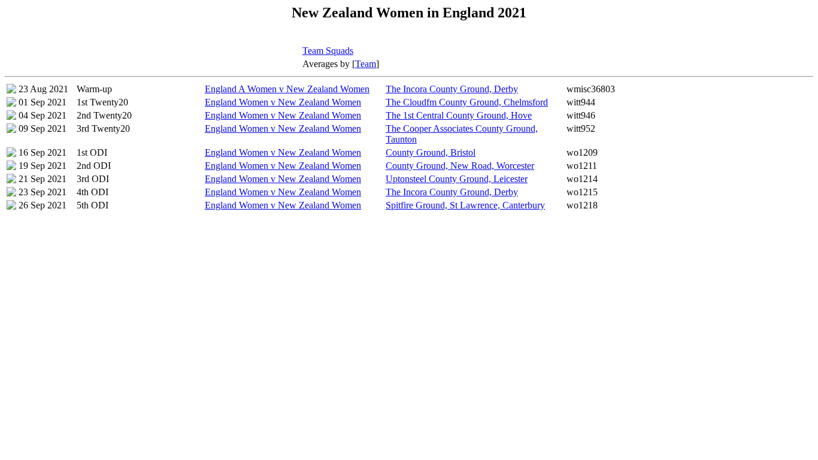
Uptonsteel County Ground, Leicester (457, 179)
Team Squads (327, 51)
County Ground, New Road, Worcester (460, 166)
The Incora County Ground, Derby (452, 89)
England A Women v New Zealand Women (287, 89)
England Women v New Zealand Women (283, 102)
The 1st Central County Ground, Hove (459, 115)
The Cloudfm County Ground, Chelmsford (467, 102)
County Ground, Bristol (430, 152)
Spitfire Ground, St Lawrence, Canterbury (465, 205)
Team (365, 64)
